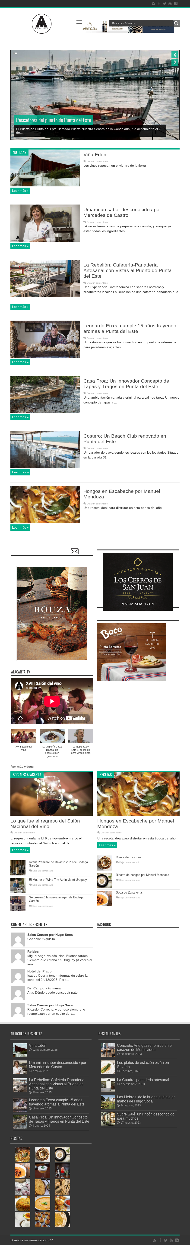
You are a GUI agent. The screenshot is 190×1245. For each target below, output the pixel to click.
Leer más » (20, 190)
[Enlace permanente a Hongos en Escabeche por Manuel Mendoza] (45, 522)
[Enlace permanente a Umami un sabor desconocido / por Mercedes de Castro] (45, 240)
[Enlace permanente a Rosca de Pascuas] (104, 869)
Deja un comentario (97, 161)
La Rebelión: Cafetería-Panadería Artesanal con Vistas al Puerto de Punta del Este (127, 270)
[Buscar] (176, 23)
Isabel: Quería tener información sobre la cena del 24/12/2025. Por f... (57, 975)
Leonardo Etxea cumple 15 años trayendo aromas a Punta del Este (129, 328)
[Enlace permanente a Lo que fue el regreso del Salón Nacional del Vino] (51, 814)
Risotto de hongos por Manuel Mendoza (142, 875)
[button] (23, 741)
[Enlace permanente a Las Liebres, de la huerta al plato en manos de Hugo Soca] (108, 1107)
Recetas (106, 774)
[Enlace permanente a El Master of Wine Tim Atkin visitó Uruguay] (17, 892)
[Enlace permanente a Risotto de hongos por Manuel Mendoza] (104, 887)
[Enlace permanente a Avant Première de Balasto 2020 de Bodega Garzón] (17, 874)
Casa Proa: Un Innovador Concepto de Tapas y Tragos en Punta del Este (126, 383)
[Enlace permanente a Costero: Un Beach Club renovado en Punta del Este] (45, 467)
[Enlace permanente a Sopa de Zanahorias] (104, 905)
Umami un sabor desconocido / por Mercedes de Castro (122, 212)
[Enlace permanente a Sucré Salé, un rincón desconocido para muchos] (108, 1125)
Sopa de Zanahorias (129, 892)
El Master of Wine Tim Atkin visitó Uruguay (58, 879)
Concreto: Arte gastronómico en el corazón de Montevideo (145, 1047)
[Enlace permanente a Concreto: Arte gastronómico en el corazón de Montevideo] (108, 1056)
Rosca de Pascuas (128, 857)
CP (50, 1240)
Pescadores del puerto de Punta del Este (53, 120)
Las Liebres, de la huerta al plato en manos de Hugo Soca (146, 1099)
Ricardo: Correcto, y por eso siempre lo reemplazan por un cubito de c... (56, 1009)
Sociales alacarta (27, 774)
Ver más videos (22, 766)
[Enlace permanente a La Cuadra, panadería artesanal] (108, 1090)
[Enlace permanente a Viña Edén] (45, 185)
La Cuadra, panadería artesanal (143, 1080)
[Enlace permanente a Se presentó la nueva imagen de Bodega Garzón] (17, 909)
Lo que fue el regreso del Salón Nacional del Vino (45, 823)
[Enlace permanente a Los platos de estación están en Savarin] (108, 1073)
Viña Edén (94, 154)
